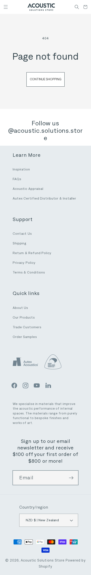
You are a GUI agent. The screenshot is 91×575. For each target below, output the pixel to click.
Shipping (19, 243)
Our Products (24, 317)
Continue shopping (45, 79)
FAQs (17, 179)
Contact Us (22, 233)
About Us (20, 308)
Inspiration (21, 169)
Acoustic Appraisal (28, 188)
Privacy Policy (24, 262)
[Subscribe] (71, 477)
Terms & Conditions (29, 272)
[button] (5, 7)
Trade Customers (27, 327)
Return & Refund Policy (32, 253)
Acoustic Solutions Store (43, 560)
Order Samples (25, 337)
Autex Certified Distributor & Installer (44, 198)
